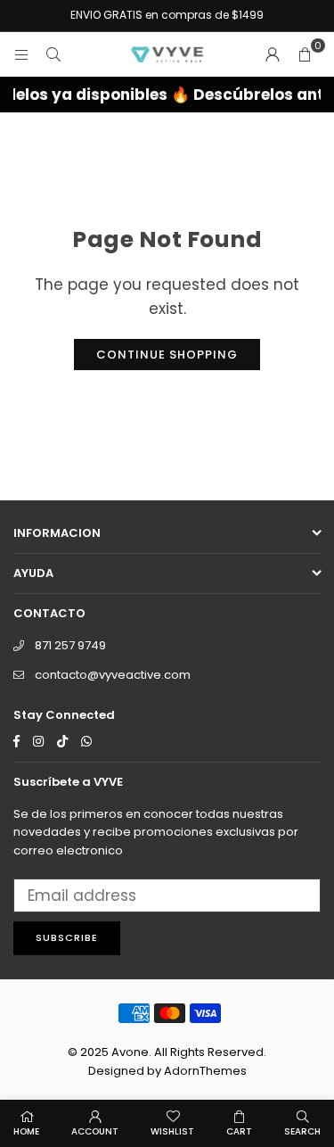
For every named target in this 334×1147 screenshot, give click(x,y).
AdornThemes (205, 1070)
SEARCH (302, 1131)
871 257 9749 (70, 645)
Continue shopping (167, 354)
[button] (305, 54)
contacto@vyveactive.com (113, 674)
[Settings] (273, 54)
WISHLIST (172, 1131)
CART (239, 1131)
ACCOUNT (94, 1131)
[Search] (53, 54)
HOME (26, 1131)
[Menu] (21, 54)
